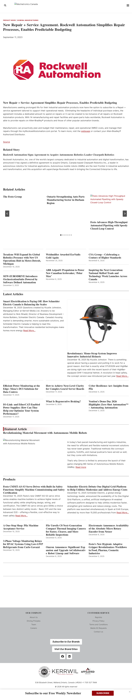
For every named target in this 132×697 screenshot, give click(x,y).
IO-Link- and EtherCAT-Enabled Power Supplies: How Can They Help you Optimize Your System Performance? (21, 409)
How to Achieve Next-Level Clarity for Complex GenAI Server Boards (65, 387)
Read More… (29, 330)
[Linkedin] (69, 656)
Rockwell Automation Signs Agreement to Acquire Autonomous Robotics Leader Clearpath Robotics (58, 155)
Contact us (98, 632)
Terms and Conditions (98, 624)
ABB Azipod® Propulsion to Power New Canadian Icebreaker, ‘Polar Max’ (65, 273)
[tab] (60, 235)
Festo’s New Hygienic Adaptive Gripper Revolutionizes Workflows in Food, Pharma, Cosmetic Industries (108, 549)
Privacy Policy (98, 621)
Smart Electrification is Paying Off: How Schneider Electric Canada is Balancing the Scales (31, 303)
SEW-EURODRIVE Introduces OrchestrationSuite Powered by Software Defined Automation (20, 279)
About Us (34, 617)
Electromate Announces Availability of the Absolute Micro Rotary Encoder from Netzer (109, 528)
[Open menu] (128, 5)
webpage (85, 131)
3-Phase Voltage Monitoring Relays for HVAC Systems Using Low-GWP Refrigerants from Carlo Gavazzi (23, 544)
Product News (9, 20)
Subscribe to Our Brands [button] (66, 641)
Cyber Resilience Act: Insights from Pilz (108, 387)
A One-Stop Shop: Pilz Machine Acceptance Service (20, 527)
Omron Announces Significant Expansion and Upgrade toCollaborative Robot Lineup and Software (66, 550)
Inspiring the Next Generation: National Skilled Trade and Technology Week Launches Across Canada (108, 275)
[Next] (125, 214)
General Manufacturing (27, 20)
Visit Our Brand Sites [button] (66, 649)
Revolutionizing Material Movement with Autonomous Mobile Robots (45, 433)
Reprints (98, 617)
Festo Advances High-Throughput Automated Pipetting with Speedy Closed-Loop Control (109, 225)
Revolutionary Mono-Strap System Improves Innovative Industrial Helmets (92, 355)
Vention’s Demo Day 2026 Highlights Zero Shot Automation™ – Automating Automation (108, 404)
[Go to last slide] (7, 214)
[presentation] (109, 207)
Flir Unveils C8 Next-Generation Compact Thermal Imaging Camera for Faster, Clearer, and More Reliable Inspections (66, 530)
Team (33, 624)
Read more (81, 467)
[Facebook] (62, 656)
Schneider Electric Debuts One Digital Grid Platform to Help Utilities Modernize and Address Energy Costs (97, 488)
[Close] (129, 691)
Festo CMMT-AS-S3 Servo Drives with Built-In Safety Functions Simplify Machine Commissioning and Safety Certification (34, 489)
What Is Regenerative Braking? (63, 401)
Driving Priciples (33, 621)
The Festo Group (12, 196)
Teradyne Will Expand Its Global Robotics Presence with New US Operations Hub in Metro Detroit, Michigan (22, 259)
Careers (33, 628)
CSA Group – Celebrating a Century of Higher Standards (105, 256)
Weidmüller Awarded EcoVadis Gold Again (63, 256)
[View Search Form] (5, 5)
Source (6, 142)
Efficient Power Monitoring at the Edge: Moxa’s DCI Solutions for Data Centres (21, 388)
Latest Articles (13, 294)
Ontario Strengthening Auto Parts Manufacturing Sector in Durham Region (66, 200)
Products (9, 479)
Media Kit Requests (98, 628)
